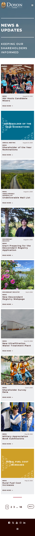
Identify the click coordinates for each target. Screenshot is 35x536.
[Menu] (17, 529)
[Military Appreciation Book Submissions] (17, 417)
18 (20, 507)
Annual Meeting (8, 142)
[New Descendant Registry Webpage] (17, 275)
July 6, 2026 (29, 292)
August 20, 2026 (28, 142)
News (4, 191)
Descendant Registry (7, 240)
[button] (32, 5)
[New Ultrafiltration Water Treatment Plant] (17, 324)
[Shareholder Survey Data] (17, 370)
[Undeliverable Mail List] (17, 174)
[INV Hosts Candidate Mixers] (17, 79)
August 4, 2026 (28, 191)
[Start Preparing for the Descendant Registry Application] (17, 222)
